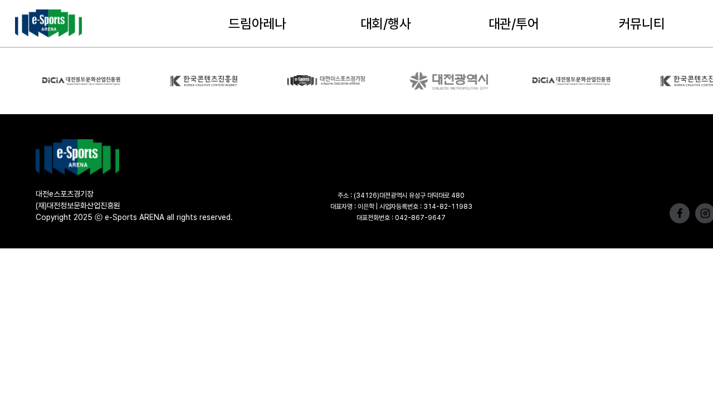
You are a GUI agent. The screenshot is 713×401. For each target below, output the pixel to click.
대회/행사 (385, 24)
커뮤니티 (642, 24)
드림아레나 (257, 24)
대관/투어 (514, 24)
